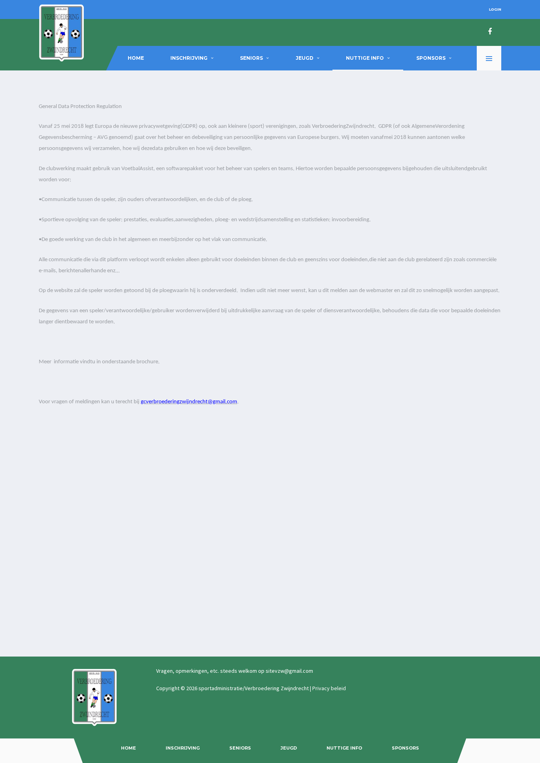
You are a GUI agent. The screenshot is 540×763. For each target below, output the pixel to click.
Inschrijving (189, 58)
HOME (136, 58)
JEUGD (304, 58)
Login (495, 9)
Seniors (251, 58)
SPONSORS (431, 58)
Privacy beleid (329, 688)
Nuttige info (365, 58)
